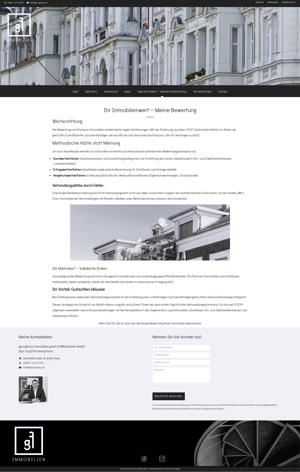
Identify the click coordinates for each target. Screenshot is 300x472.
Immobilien (111, 92)
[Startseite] (18, 27)
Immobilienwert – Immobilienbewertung (162, 92)
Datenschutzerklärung (178, 405)
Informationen (202, 92)
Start (75, 92)
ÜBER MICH (91, 92)
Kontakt (260, 3)
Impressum (273, 3)
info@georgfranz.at (38, 3)
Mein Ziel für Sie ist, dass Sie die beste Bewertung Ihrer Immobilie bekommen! (150, 323)
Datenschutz (288, 3)
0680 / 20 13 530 (15, 3)
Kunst (128, 92)
